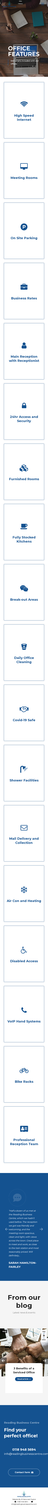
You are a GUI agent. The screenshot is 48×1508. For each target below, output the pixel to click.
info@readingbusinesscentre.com (24, 1504)
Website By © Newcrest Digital (24, 1499)
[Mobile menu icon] (42, 4)
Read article (23, 1379)
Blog (4, 1331)
